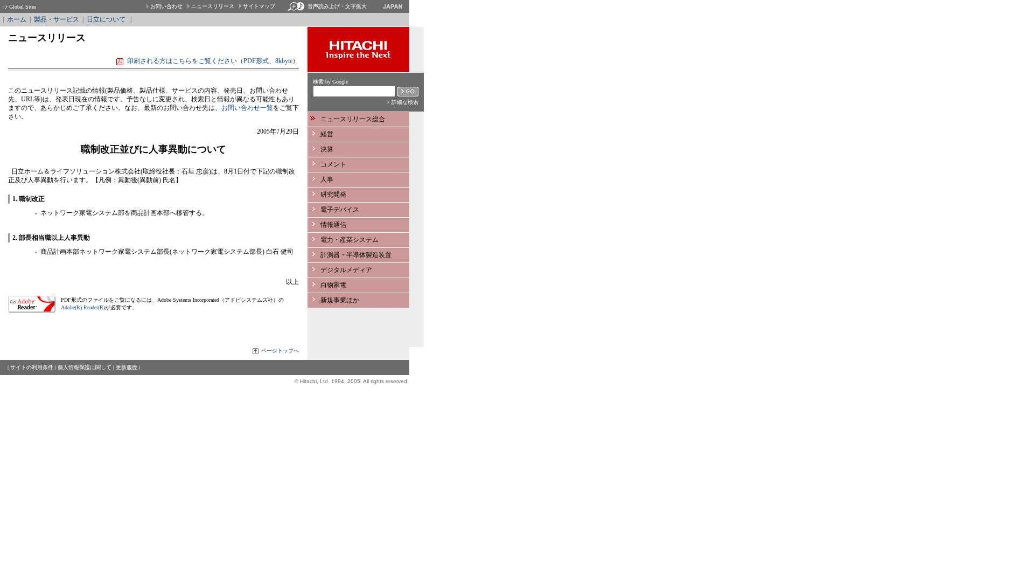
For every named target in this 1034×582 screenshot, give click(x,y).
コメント (333, 164)
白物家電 (333, 285)
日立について (106, 19)
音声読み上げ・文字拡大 (337, 6)
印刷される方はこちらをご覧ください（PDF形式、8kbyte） (213, 61)
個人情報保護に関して (84, 367)
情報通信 (333, 224)
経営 (326, 134)
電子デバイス (339, 209)
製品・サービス (56, 19)
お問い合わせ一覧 (247, 108)
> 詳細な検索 (402, 102)
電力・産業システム (349, 240)
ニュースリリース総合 (352, 119)
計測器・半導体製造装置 (356, 255)
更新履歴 (126, 367)
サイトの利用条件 (31, 367)
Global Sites (22, 7)
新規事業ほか (339, 300)
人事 (326, 179)
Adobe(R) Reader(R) (83, 307)
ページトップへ (280, 351)
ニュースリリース (212, 6)
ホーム (16, 19)
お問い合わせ (166, 6)
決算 (326, 149)
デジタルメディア (346, 270)
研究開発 (333, 194)
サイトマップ (259, 6)
